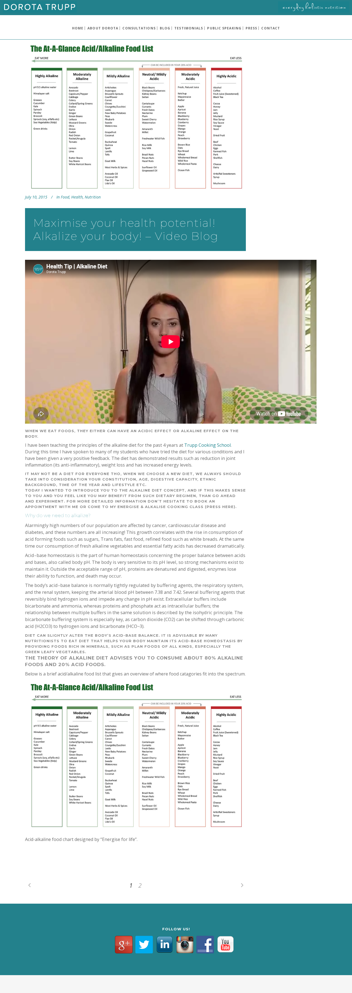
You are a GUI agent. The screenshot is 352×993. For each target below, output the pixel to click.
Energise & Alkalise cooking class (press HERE (175, 506)
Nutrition (93, 197)
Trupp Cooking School (207, 445)
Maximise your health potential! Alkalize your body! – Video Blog (125, 229)
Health (77, 197)
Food (65, 197)
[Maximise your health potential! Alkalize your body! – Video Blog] (135, 117)
